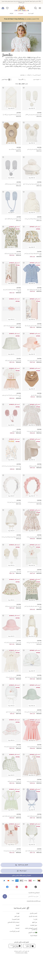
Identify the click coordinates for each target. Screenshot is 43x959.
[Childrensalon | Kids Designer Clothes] (22, 7)
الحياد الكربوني (32, 932)
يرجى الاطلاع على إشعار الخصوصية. (33, 901)
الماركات (11, 13)
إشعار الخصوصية (15, 919)
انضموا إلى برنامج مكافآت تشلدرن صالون (21, 875)
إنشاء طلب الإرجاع (33, 916)
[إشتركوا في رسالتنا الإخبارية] (5, 896)
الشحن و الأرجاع (33, 913)
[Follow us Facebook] (7, 887)
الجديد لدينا (31, 13)
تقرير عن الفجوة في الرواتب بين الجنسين (31, 928)
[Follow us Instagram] (17, 887)
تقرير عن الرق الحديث (14, 931)
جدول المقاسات (33, 925)
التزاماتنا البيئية (33, 935)
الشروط (17, 925)
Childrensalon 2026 (21, 953)
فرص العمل (16, 916)
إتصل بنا (35, 919)
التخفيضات (20, 13)
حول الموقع (34, 922)
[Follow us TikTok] (36, 887)
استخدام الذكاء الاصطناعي (13, 922)
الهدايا (17, 913)
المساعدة (17, 928)
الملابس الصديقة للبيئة (20, 908)
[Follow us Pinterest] (26, 887)
